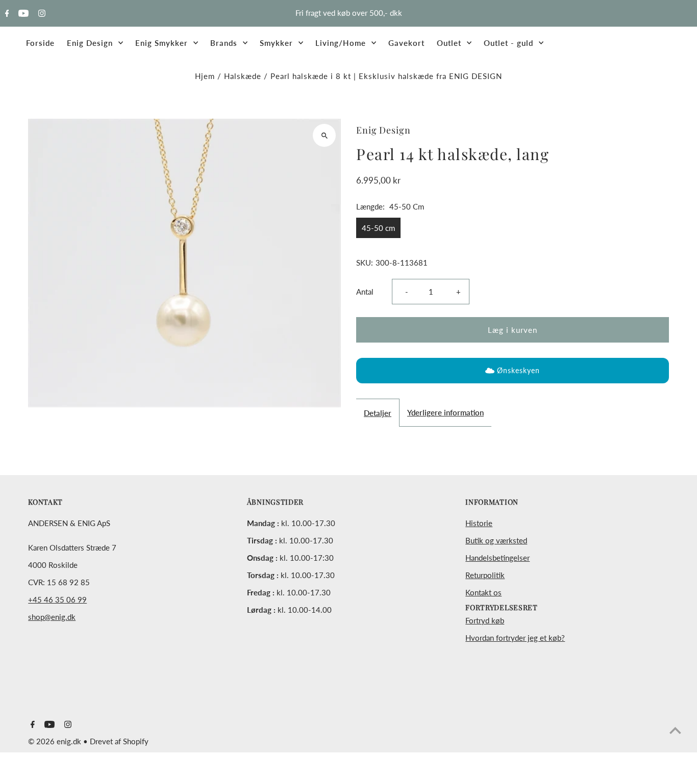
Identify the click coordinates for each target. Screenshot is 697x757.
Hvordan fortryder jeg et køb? (515, 637)
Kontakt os (483, 592)
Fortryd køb (484, 620)
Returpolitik (485, 575)
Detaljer (377, 412)
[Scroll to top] (675, 730)
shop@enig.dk (52, 616)
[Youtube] (22, 14)
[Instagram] (40, 14)
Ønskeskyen (518, 370)
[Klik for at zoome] (324, 135)
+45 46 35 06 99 (57, 599)
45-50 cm (378, 227)
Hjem (205, 76)
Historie (478, 523)
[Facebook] (6, 14)
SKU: (364, 262)
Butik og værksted (496, 540)
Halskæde (242, 76)
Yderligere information (445, 412)
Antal (365, 291)
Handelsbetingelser (497, 557)
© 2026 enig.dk (55, 741)
